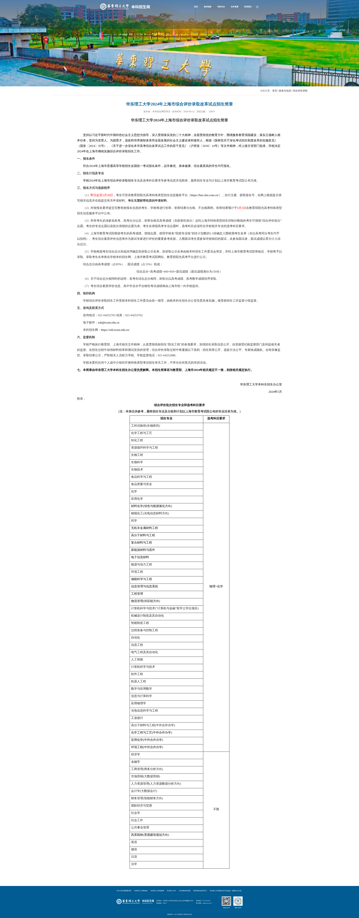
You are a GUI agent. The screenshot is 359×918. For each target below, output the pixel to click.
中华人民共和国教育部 (123, 890)
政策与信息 (285, 90)
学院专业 (221, 7)
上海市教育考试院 (185, 890)
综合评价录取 (300, 90)
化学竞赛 (234, 7)
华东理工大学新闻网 (157, 890)
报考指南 (207, 7)
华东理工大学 (171, 890)
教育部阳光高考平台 (200, 890)
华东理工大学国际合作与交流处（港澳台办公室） (226, 890)
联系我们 (248, 7)
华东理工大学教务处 (141, 890)
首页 (196, 7)
